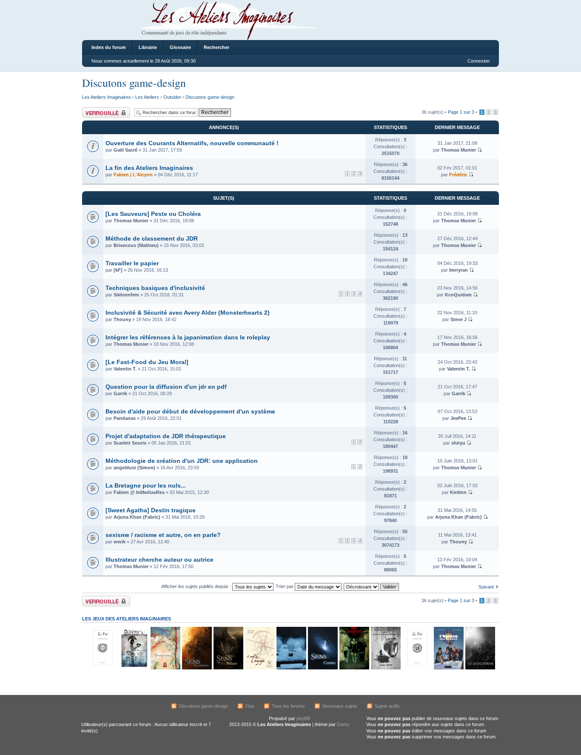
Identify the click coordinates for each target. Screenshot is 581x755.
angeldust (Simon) (134, 467)
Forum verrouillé (99, 109)
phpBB (303, 718)
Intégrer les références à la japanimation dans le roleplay (187, 337)
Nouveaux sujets (339, 706)
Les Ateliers (147, 97)
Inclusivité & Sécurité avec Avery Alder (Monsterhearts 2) (187, 312)
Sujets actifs (387, 706)
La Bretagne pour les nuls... (145, 485)
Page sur (461, 112)
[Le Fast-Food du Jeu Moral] (146, 362)
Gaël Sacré (125, 149)
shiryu (458, 442)
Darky (343, 724)
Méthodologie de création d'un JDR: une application (181, 460)
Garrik (120, 393)
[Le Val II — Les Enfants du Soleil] (417, 668)
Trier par (285, 586)
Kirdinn (458, 492)
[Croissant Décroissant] (372, 586)
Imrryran (458, 270)
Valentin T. (125, 368)
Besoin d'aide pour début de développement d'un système (190, 411)
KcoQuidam (458, 294)
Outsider (172, 97)
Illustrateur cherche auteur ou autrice (159, 559)
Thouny (122, 319)
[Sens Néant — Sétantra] (228, 668)
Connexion (478, 60)
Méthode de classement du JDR (151, 238)
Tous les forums (288, 706)
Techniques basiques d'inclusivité (155, 287)
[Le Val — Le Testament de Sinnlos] (102, 668)
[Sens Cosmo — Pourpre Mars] (322, 668)
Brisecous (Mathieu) (136, 245)
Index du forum (108, 47)
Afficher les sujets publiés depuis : (196, 586)
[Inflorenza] (354, 668)
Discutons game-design (134, 82)
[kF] (118, 270)
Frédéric (458, 174)
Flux (249, 706)
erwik (119, 541)
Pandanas (125, 418)
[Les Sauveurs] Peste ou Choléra (153, 213)
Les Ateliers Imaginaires (106, 97)
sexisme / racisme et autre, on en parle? (163, 534)
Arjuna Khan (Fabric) (137, 517)
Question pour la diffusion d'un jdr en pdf (166, 386)
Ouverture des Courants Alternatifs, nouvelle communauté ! (192, 143)
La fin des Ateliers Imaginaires (149, 167)
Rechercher (216, 47)
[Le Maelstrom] (479, 668)
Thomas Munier (458, 149)
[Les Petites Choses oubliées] (291, 668)
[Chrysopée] (259, 668)
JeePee (458, 418)
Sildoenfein (126, 294)
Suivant (486, 586)
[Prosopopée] (165, 668)
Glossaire (180, 47)
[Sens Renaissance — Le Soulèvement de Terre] (196, 668)
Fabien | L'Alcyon (133, 174)
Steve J (458, 319)
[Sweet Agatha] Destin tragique (150, 510)
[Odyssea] (133, 668)
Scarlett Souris (130, 442)
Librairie (148, 47)
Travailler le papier (132, 263)
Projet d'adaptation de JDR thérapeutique (165, 436)
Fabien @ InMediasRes (139, 492)
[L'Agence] (448, 668)
